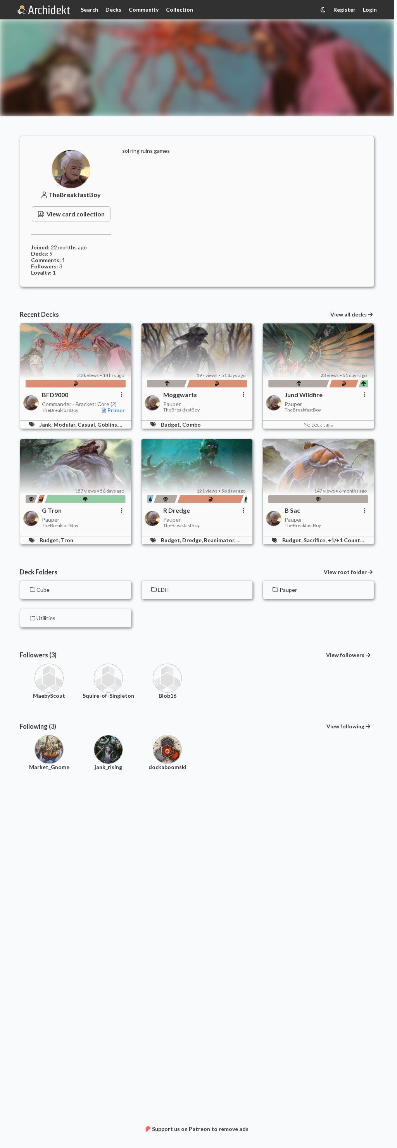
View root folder (345, 572)
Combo (191, 424)
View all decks (348, 314)
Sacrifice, (316, 540)
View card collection (76, 214)
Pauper (172, 404)
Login (370, 9)
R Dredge (176, 510)
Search (89, 9)
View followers (345, 655)
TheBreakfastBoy (74, 194)
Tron (67, 540)
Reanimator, (220, 540)
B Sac (292, 510)
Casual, (87, 424)
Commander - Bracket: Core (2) (79, 404)
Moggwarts (180, 394)
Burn (242, 540)
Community (144, 9)
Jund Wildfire (304, 394)
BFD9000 (55, 394)
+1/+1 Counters (348, 540)
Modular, (66, 424)
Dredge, (193, 540)
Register (344, 9)
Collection (179, 9)
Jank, (47, 424)
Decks (113, 9)
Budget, (171, 424)
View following (345, 726)
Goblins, (108, 424)
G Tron (52, 510)
